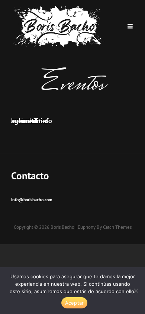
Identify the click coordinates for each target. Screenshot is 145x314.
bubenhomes (30, 120)
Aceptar (74, 303)
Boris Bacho (62, 227)
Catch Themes (117, 227)
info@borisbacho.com (31, 199)
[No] (135, 290)
